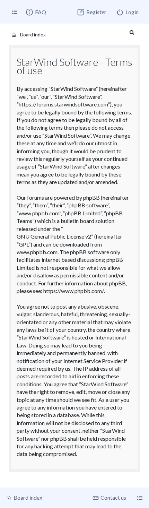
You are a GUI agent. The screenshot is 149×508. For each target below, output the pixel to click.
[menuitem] (35, 12)
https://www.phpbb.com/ (73, 290)
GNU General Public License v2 (54, 236)
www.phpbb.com (37, 252)
